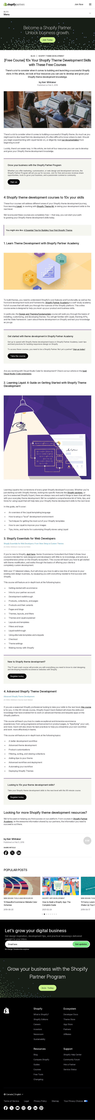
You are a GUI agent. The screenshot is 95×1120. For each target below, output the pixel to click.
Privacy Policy (40, 1101)
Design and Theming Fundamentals (35, 314)
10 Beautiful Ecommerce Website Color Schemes (20, 903)
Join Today (47, 40)
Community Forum (71, 1059)
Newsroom (38, 1034)
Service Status (70, 1069)
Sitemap (55, 1101)
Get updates (81, 944)
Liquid (19, 206)
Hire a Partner (69, 1064)
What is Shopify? (41, 1014)
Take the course (17, 356)
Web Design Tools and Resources (18, 898)
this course (86, 707)
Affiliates (67, 1034)
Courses (37, 1069)
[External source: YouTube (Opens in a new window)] (18, 1108)
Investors (38, 1029)
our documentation (70, 140)
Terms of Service (11, 1101)
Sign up (13, 182)
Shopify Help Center (72, 1054)
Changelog (38, 1079)
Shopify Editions (41, 1019)
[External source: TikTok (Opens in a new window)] (29, 1108)
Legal (26, 1101)
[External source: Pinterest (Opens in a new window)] (41, 1108)
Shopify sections (74, 492)
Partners (67, 1029)
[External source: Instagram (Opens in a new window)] (23, 1108)
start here (31, 554)
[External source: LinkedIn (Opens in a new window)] (19, 853)
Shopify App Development (53, 898)
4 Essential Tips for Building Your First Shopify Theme (48, 230)
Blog (36, 1054)
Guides (37, 1064)
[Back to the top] (6, 1010)
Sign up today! (79, 349)
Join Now (79, 4)
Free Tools (38, 1074)
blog (33, 56)
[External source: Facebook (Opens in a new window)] (6, 853)
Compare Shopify (41, 1059)
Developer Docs (70, 1014)
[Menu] (90, 4)
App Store (68, 1024)
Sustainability (39, 1039)
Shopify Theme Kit (45, 206)
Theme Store (69, 1019)
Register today (17, 676)
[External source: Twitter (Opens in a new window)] (12, 853)
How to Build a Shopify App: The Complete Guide (56, 903)
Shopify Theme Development (51, 56)
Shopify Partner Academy (57, 302)
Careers (37, 1024)
